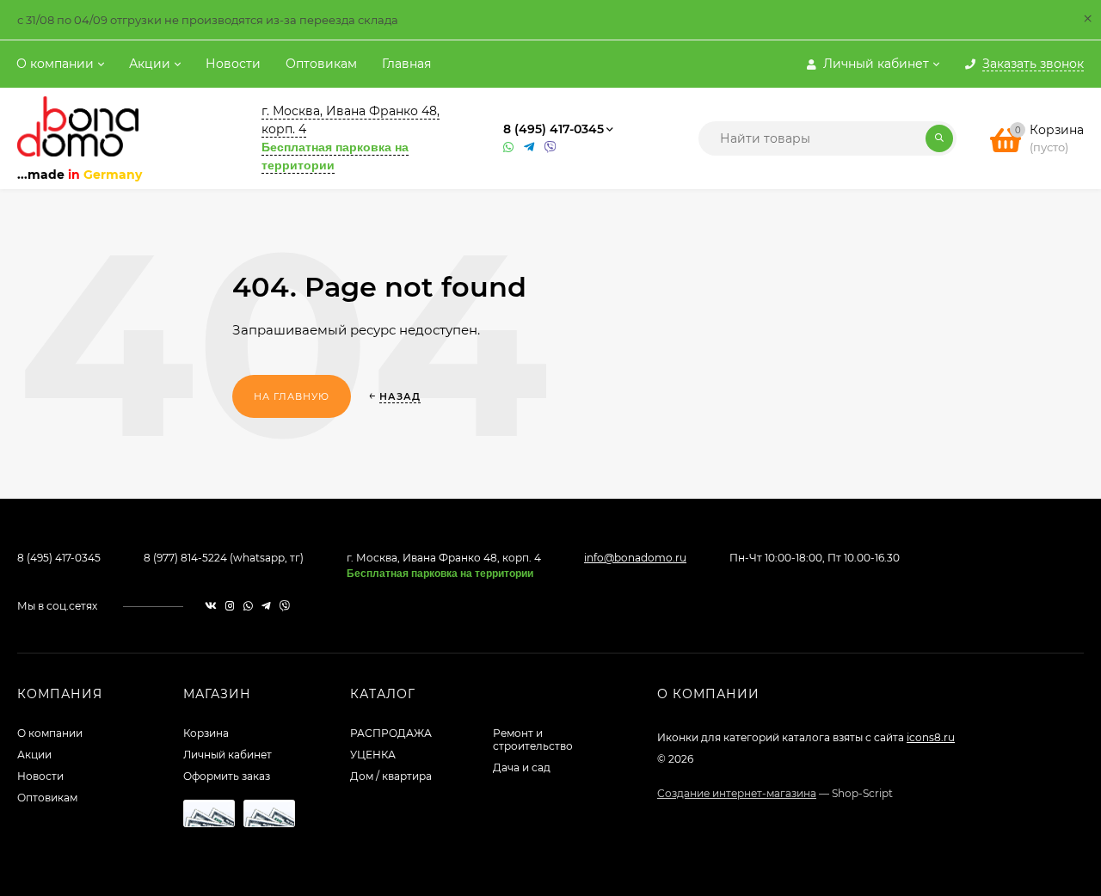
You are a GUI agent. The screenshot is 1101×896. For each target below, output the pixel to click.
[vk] (211, 605)
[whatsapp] (248, 605)
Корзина (206, 733)
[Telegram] (530, 147)
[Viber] (550, 147)
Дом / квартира (391, 776)
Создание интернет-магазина (736, 793)
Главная (406, 63)
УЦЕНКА (373, 754)
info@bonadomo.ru (635, 557)
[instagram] (230, 605)
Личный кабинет (227, 754)
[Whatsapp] (509, 147)
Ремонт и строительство (533, 739)
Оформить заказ (226, 776)
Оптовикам (321, 63)
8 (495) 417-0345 (553, 129)
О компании (55, 63)
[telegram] (266, 605)
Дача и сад (521, 767)
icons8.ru (931, 737)
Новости (233, 63)
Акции (149, 63)
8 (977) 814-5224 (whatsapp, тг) (224, 557)
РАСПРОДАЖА (391, 733)
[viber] (285, 605)
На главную (291, 396)
